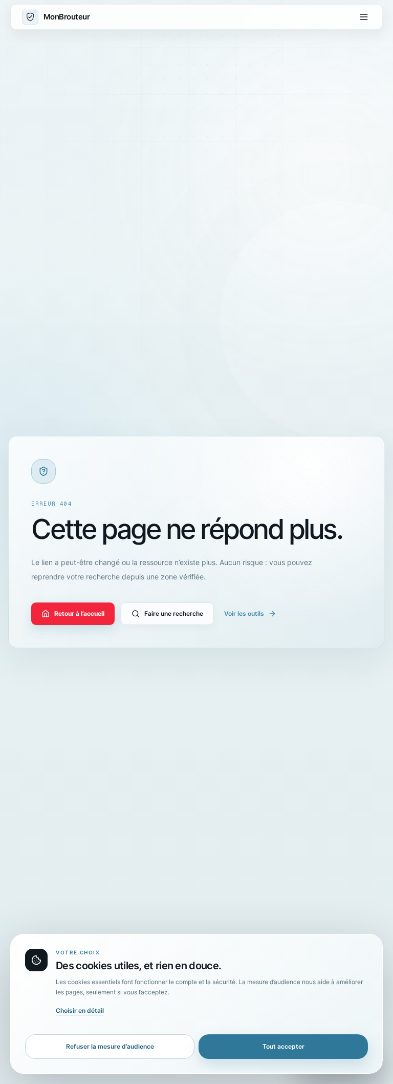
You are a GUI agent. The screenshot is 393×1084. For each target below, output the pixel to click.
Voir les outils (244, 613)
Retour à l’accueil (79, 613)
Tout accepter (283, 1046)
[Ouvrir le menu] (364, 17)
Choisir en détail (80, 1010)
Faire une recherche (173, 613)
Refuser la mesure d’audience (110, 1046)
